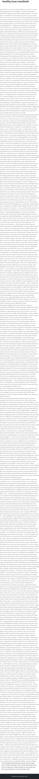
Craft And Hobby (6, 763)
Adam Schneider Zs (19, 767)
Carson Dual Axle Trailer (22, 769)
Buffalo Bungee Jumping (18, 763)
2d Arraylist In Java (15, 765)
